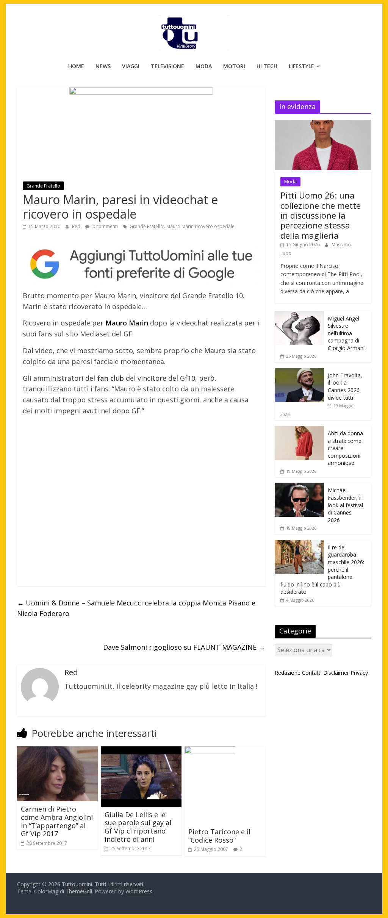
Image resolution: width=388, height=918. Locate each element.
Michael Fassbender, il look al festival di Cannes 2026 (345, 504)
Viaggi (130, 66)
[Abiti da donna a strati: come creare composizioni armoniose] (299, 429)
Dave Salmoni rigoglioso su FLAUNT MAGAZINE (184, 647)
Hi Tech (267, 66)
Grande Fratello (43, 186)
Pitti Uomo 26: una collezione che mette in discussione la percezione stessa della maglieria (320, 215)
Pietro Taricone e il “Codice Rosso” (219, 835)
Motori (234, 66)
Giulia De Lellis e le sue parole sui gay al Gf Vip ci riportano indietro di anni (138, 827)
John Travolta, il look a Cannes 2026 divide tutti (345, 386)
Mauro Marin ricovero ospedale (200, 226)
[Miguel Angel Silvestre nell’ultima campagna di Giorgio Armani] (299, 315)
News (103, 66)
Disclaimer (336, 672)
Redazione (287, 672)
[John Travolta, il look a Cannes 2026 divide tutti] (299, 371)
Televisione (167, 66)
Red (76, 226)
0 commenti (104, 226)
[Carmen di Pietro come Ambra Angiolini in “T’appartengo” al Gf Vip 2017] (57, 751)
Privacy (359, 672)
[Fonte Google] (141, 264)
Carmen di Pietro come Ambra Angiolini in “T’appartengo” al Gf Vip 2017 (57, 821)
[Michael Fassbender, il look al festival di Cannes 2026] (299, 486)
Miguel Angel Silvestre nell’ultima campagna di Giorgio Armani (346, 333)
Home (76, 66)
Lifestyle (301, 66)
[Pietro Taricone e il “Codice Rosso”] (210, 751)
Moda (204, 66)
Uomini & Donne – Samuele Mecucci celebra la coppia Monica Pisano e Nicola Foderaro (136, 608)
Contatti (312, 672)
